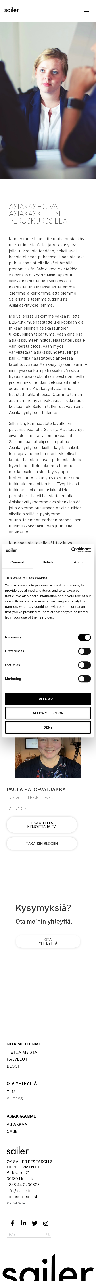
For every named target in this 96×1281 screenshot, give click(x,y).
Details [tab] (48, 562)
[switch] (84, 651)
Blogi (13, 1066)
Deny (48, 727)
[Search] (47, 1234)
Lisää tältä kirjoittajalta (41, 825)
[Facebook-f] (12, 1223)
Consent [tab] (17, 562)
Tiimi (12, 1091)
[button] (86, 11)
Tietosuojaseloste (23, 1196)
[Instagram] (45, 1223)
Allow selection (48, 713)
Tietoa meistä (22, 1052)
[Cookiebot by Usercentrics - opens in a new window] (71, 550)
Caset (13, 1131)
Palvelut (17, 1059)
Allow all (48, 699)
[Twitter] (34, 1223)
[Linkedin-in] (23, 1223)
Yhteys (15, 1098)
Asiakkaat (18, 1124)
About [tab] (79, 562)
